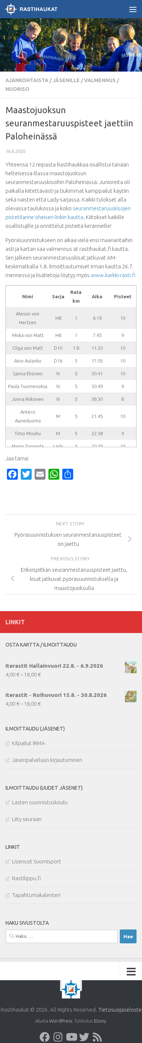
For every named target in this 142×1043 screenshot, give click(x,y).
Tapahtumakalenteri (36, 895)
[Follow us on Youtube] (71, 1037)
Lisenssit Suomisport (36, 861)
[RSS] (97, 1037)
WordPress (60, 1020)
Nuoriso (17, 89)
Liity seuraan (27, 819)
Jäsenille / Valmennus (84, 80)
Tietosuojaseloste (120, 1009)
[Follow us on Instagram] (58, 1037)
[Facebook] (45, 1037)
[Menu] (133, 9)
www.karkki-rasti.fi (113, 275)
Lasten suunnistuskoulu (40, 802)
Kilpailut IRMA (28, 743)
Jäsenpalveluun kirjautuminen (47, 760)
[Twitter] (84, 1037)
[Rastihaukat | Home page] (40, 9)
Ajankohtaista (26, 80)
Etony (100, 1020)
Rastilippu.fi (26, 878)
